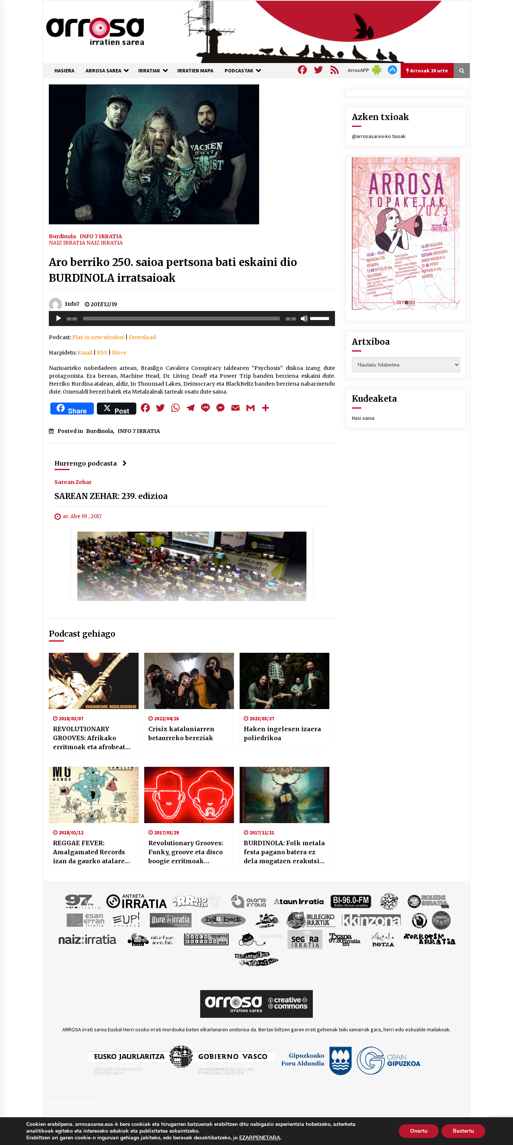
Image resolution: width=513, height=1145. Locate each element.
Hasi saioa (363, 418)
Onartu (418, 1130)
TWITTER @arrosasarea (75, 1102)
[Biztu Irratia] (389, 900)
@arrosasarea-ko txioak (379, 136)
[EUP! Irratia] (127, 919)
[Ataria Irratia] (249, 900)
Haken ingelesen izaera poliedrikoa (282, 733)
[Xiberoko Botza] (382, 938)
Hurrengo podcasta (85, 463)
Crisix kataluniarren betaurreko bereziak (181, 733)
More (119, 352)
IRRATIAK (149, 70)
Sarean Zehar (73, 482)
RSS (102, 352)
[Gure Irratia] (170, 919)
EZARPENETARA (259, 1137)
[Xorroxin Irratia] (429, 938)
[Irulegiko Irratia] (310, 919)
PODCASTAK (239, 70)
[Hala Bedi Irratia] (223, 919)
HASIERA (64, 70)
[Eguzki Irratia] (427, 900)
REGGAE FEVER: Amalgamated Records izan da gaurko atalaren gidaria (91, 852)
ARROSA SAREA (103, 70)
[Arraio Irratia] (197, 900)
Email (85, 352)
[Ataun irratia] (299, 900)
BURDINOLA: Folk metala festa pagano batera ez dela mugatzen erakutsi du (284, 852)
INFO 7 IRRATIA (101, 236)
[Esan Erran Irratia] (85, 919)
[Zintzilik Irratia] (256, 957)
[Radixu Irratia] (260, 938)
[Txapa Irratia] (344, 938)
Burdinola (62, 236)
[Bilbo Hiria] (350, 900)
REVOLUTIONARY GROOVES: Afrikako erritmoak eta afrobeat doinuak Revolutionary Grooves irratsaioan (89, 738)
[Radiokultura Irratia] (206, 938)
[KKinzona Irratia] (372, 919)
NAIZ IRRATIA (67, 242)
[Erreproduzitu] (58, 318)
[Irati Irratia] (267, 919)
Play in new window (98, 337)
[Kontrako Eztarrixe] (419, 919)
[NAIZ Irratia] (88, 938)
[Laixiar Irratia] (441, 919)
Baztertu (463, 1130)
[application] (192, 318)
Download (142, 337)
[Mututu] (304, 318)
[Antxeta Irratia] (136, 900)
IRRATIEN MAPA (195, 70)
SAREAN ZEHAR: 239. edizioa (110, 496)
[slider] (320, 318)
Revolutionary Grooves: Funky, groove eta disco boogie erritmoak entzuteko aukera (185, 852)
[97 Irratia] (83, 900)
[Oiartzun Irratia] (150, 938)
